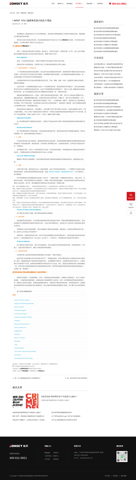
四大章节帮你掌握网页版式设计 (61, 412)
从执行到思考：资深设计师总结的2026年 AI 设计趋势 (108, 78)
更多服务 (89, 3)
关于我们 (79, 3)
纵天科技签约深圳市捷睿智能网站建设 (106, 28)
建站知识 (30, 13)
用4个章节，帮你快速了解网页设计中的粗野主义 (28, 416)
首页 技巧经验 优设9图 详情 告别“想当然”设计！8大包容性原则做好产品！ (108, 71)
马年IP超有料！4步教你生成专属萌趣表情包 (108, 84)
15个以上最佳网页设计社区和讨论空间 (64, 420)
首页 (53, 3)
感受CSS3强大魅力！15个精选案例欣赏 (107, 81)
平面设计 (56, 452)
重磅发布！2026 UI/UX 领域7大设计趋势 (107, 74)
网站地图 (123, 476)
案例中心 (61, 3)
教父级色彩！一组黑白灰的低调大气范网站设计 (109, 88)
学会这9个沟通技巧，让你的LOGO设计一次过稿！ (29, 420)
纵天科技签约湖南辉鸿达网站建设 (105, 38)
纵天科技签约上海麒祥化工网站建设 (106, 45)
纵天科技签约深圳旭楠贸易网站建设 (106, 31)
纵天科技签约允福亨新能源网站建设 (106, 51)
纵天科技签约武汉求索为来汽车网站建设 (107, 35)
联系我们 (100, 3)
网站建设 (70, 3)
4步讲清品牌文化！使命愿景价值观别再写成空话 (108, 64)
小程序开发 (48, 456)
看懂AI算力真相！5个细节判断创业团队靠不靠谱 (108, 68)
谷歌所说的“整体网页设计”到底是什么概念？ (27, 412)
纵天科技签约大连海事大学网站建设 (106, 41)
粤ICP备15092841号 (42, 476)
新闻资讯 (23, 13)
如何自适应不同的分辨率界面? (78, 378)
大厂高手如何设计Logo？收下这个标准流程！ (66, 416)
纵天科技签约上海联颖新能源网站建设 (106, 48)
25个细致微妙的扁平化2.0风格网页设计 (29, 378)
